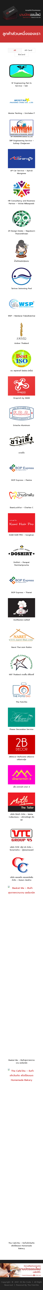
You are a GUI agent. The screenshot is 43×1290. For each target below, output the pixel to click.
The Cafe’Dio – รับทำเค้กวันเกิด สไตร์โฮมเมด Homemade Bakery (21, 1246)
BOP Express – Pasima (21, 480)
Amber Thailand (21, 343)
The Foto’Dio (21, 702)
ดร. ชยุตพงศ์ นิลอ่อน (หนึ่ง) (21, 370)
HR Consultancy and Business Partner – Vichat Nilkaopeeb (21, 202)
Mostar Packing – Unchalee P (21, 113)
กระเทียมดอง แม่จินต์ (21, 620)
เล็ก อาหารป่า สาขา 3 (21, 787)
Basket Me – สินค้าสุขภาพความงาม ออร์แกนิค (21, 1061)
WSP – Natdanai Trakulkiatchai (21, 316)
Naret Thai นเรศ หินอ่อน (21, 647)
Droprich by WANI (21, 398)
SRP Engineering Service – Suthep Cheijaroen (21, 142)
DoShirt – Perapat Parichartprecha (21, 563)
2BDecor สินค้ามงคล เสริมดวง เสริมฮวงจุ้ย (21, 758)
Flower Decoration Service (21, 729)
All (15, 50)
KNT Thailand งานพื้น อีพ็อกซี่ (21, 674)
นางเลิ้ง (22, 452)
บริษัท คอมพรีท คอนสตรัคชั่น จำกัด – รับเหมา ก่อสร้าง (21, 878)
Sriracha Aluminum (21, 425)
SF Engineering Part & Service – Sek (21, 84)
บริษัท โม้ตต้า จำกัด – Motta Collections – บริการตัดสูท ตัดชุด (21, 817)
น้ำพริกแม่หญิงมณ (21, 261)
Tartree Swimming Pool (21, 288)
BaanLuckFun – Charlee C (21, 507)
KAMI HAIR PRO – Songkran (21, 535)
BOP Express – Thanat (21, 592)
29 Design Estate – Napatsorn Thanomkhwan (21, 232)
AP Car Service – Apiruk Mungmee (21, 172)
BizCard (21, 54)
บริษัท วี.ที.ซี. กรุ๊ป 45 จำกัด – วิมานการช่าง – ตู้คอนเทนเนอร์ (21, 848)
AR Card (28, 50)
